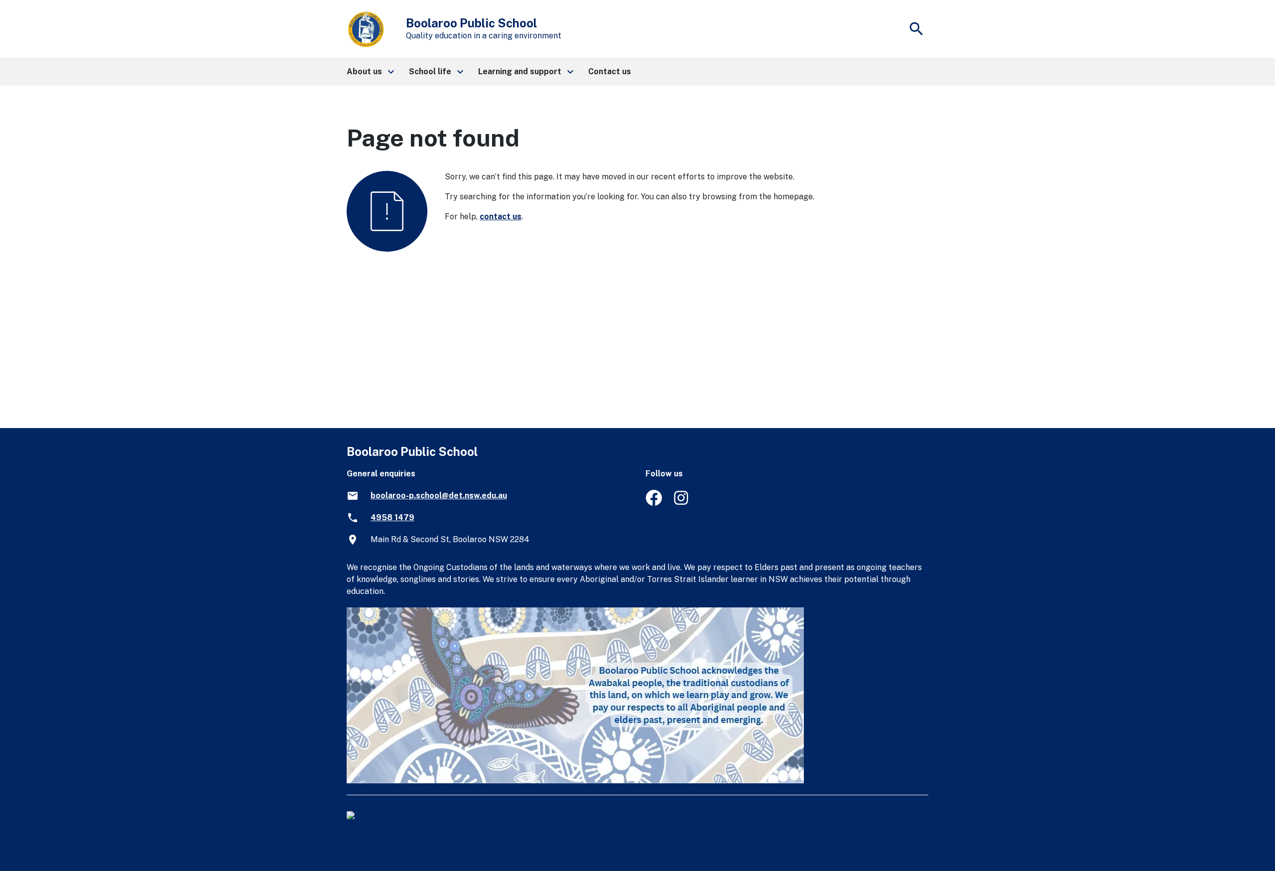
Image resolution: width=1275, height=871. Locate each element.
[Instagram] (682, 503)
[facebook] (653, 503)
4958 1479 (392, 517)
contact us (500, 216)
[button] (370, 72)
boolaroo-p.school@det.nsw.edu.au (439, 495)
